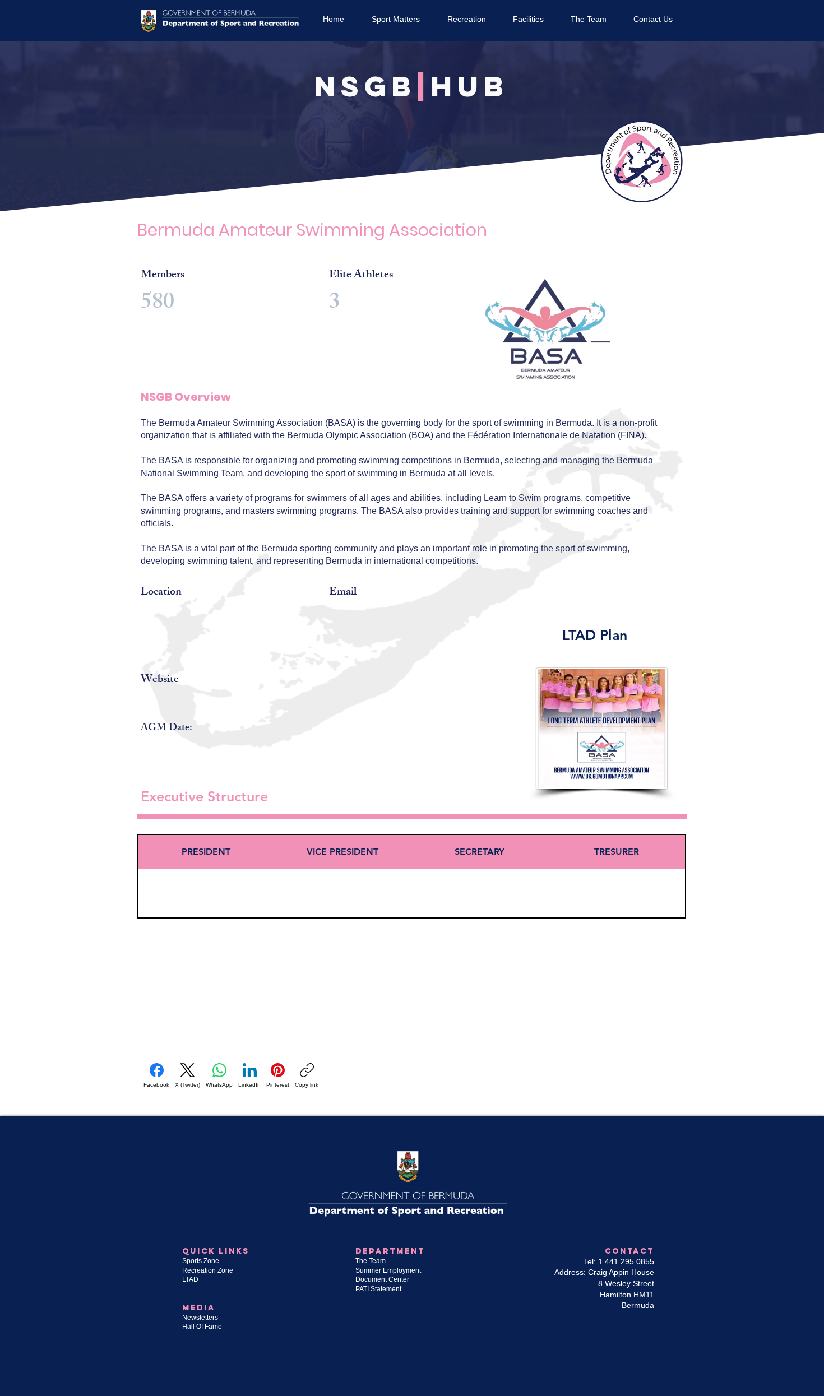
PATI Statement (378, 1289)
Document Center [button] (383, 1279)
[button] (395, 19)
